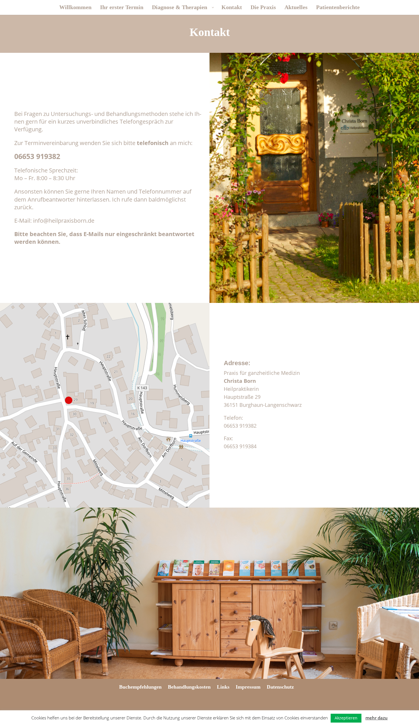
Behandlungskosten (189, 687)
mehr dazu (376, 718)
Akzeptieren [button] (346, 718)
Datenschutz (280, 687)
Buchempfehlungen (140, 687)
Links (223, 687)
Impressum (248, 687)
